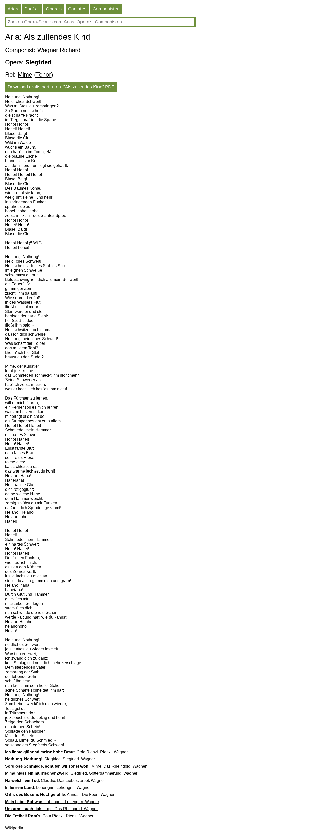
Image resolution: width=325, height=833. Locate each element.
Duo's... (32, 8)
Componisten (106, 8)
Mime (25, 74)
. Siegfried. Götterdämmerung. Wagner (71, 773)
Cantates (77, 8)
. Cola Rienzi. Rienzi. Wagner (66, 752)
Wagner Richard (58, 50)
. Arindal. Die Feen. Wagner (60, 794)
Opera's (54, 8)
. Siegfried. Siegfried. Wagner (50, 759)
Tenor (43, 74)
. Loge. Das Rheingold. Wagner (51, 809)
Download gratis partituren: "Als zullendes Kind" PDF (61, 86)
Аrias (13, 8)
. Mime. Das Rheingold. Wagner (76, 766)
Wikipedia (14, 828)
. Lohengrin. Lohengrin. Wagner (48, 787)
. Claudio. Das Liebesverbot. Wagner (55, 780)
